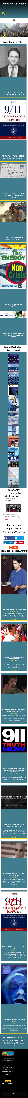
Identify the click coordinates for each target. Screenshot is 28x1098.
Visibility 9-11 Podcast (14, 3)
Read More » (14, 619)
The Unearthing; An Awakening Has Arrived (14, 1020)
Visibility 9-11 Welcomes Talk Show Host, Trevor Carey (14, 874)
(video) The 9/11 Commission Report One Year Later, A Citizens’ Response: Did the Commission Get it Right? (13, 156)
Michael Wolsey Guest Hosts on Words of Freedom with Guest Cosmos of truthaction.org (14, 770)
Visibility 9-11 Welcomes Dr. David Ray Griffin (14, 947)
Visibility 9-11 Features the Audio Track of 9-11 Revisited (14, 825)
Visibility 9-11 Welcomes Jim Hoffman (14, 609)
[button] (8, 8)
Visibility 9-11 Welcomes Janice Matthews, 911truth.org (13, 238)
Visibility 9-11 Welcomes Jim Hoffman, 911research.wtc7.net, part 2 (14, 710)
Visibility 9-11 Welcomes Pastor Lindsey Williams (13, 305)
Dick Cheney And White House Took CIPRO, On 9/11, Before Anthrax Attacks (13, 195)
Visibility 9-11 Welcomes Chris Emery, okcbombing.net (14, 658)
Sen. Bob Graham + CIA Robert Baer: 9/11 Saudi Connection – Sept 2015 (13, 93)
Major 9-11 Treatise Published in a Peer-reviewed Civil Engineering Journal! (13, 335)
